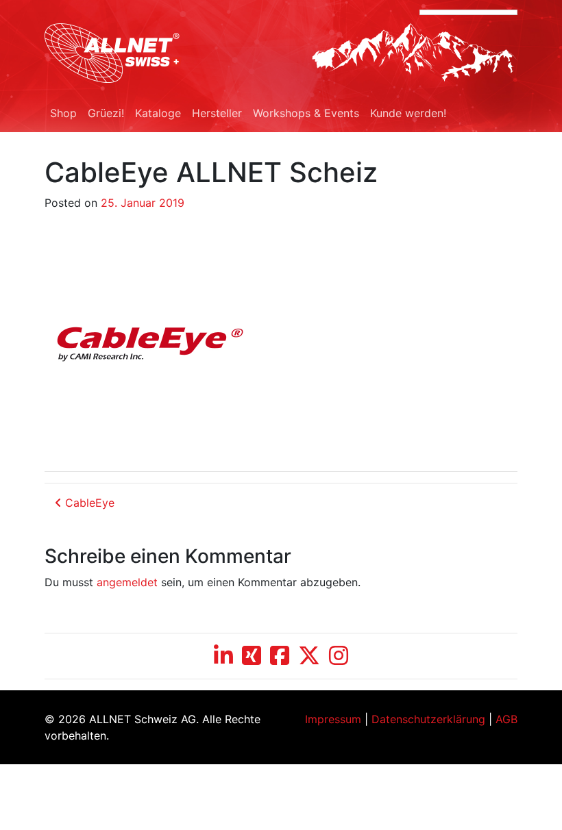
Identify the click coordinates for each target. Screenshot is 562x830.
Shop (63, 113)
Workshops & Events (306, 113)
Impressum (333, 719)
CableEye (88, 503)
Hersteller (217, 113)
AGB (506, 719)
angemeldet (127, 582)
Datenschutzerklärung (428, 719)
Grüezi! (106, 113)
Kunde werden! (408, 113)
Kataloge (158, 113)
